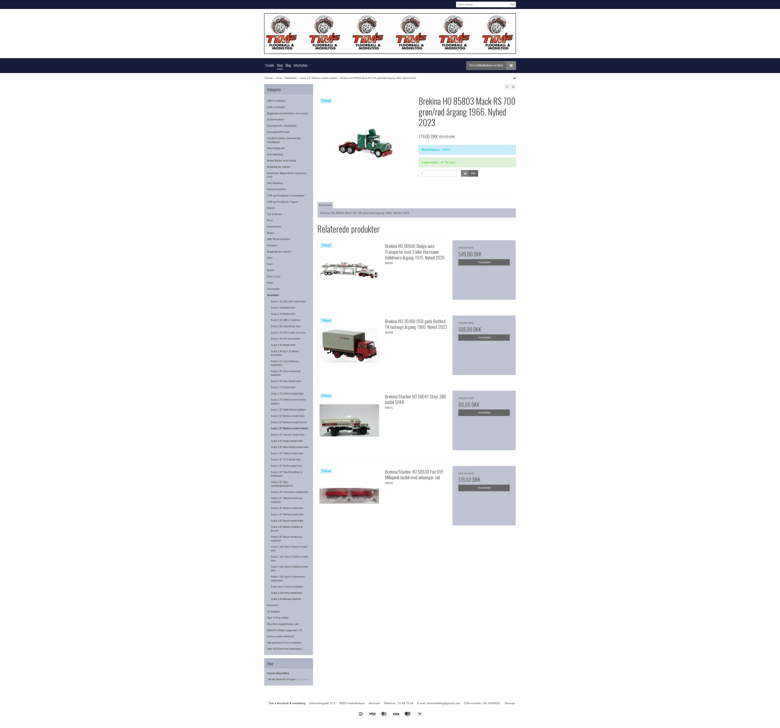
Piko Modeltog (275, 183)
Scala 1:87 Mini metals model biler (290, 447)
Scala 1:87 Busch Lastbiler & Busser (286, 528)
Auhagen (272, 245)
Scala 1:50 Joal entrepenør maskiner (286, 373)
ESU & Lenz (274, 276)
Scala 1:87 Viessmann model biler (290, 492)
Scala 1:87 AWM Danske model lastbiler (288, 401)
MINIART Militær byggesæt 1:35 (284, 630)
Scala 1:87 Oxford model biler (287, 453)
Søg (513, 4)
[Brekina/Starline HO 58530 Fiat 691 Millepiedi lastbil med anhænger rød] (349, 497)
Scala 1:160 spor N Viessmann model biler (288, 578)
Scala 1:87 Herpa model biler (287, 441)
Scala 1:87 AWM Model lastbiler (288, 409)
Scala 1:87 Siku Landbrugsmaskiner (282, 484)
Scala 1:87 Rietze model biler (287, 508)
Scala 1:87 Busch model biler (287, 520)
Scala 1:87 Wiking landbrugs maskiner (286, 500)
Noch (270, 264)
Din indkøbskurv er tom (486, 65)
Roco (270, 220)
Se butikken (273, 611)
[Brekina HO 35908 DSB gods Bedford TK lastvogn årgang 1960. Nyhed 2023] (349, 347)
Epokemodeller (275, 119)
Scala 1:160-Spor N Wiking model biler (289, 568)
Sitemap (509, 703)
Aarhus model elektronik (280, 636)
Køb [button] (473, 173)
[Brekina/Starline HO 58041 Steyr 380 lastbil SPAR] (349, 422)
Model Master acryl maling (281, 160)
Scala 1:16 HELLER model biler (288, 301)
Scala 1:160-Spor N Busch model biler (289, 548)
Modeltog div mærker (278, 167)
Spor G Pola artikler (278, 617)
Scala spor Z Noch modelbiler (287, 586)
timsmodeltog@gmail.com (443, 703)
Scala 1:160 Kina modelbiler (286, 593)
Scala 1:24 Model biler (283, 314)
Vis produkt (484, 262)
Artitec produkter (276, 107)
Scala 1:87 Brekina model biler (288, 416)
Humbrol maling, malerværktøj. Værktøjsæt (284, 140)
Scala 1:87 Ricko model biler (286, 465)
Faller (270, 282)
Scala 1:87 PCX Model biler (286, 459)
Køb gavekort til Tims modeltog (284, 642)
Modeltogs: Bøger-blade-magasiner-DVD (287, 175)
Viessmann (273, 289)
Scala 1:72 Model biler (283, 387)
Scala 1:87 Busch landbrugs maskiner (286, 538)
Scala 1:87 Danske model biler (288, 434)
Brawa (270, 233)
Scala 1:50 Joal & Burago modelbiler (285, 363)
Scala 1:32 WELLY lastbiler (286, 320)
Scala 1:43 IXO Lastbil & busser (288, 332)
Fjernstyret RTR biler (278, 132)
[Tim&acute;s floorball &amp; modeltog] (390, 33)
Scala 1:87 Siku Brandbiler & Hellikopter (286, 474)
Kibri (269, 257)
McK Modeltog (275, 154)
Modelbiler (273, 295)
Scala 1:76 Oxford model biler (287, 393)
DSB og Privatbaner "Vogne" (282, 202)
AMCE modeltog (276, 100)
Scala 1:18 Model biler (283, 307)
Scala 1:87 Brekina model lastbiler (290, 428)
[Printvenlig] (514, 78)
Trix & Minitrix (274, 214)
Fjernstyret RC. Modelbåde (282, 125)
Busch (270, 270)
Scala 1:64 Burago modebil (286, 599)
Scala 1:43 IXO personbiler (285, 338)
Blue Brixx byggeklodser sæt (283, 624)
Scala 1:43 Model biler (283, 345)
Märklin (271, 208)
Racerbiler (273, 605)
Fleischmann (274, 226)
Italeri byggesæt (276, 148)
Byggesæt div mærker (279, 251)
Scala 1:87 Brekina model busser (289, 422)
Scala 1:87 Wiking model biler (287, 514)
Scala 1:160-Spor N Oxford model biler (289, 558)
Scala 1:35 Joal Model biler (286, 326)
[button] (507, 87)
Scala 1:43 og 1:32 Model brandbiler (285, 353)
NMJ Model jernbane (278, 239)
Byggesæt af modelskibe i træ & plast (287, 113)
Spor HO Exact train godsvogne (284, 648)
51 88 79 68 (405, 703)
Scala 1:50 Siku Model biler (286, 381)
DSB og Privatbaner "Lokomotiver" (286, 195)
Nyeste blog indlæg (278, 673)
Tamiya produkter (276, 189)
